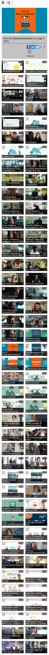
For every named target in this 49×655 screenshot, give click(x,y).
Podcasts (30, 56)
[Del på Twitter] (37, 48)
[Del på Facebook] (28, 48)
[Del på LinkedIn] (33, 48)
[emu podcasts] (29, 52)
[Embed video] (42, 47)
